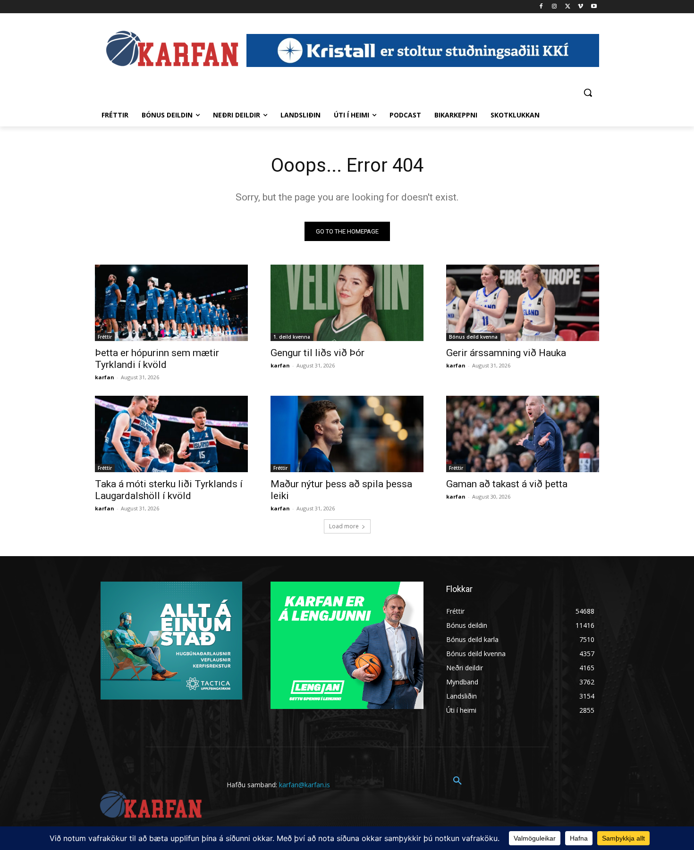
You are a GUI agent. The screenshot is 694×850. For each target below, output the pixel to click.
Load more (344, 526)
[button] (587, 92)
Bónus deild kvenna (473, 336)
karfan (104, 377)
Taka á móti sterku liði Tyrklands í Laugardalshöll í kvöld (169, 489)
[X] (567, 6)
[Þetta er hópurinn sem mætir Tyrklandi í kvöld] (171, 303)
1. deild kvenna (291, 336)
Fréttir (105, 336)
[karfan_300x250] (171, 641)
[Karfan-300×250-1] (347, 645)
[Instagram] (554, 6)
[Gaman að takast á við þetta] (522, 434)
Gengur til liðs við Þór (317, 352)
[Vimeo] (580, 6)
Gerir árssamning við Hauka (506, 352)
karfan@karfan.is (304, 784)
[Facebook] (541, 6)
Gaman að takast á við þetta (506, 484)
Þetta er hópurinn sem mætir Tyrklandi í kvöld (157, 358)
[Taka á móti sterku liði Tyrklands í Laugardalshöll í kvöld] (171, 434)
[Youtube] (593, 6)
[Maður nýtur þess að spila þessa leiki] (347, 434)
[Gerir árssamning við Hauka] (522, 303)
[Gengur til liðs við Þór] (347, 303)
